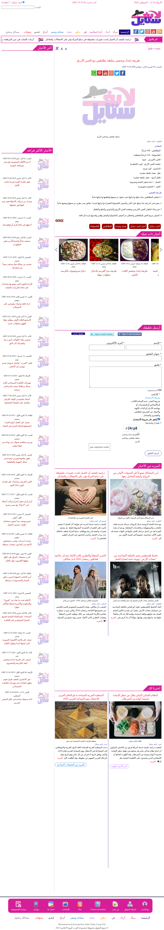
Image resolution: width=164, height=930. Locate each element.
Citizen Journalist (98, 909)
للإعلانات (66, 909)
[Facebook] (130, 335)
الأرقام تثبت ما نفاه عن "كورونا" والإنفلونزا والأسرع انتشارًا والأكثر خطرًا (17, 603)
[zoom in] (57, 48)
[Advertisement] (65, 20)
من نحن (115, 909)
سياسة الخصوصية (18, 909)
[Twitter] (102, 335)
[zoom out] (65, 48)
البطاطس (107, 226)
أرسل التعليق (153, 453)
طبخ (150, 48)
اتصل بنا (51, 909)
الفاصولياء (94, 226)
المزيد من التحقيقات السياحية (70, 764)
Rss (80, 909)
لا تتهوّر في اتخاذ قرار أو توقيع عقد (17, 225)
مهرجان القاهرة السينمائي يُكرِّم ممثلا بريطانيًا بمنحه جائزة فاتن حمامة (17, 386)
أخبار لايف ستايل (138, 226)
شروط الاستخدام (152, 397)
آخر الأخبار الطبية (119, 766)
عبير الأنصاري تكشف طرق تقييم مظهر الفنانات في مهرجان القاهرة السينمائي (17, 683)
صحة (157, 48)
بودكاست (145, 909)
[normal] (61, 48)
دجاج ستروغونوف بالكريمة (73, 271)
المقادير (158, 146)
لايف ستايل (17, 2)
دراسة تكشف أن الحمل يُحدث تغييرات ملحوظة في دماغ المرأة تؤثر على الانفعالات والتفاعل (96, 39)
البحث (38, 7)
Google (4, 2)
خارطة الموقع (130, 909)
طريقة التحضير (155, 192)
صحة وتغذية (121, 226)
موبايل (36, 909)
